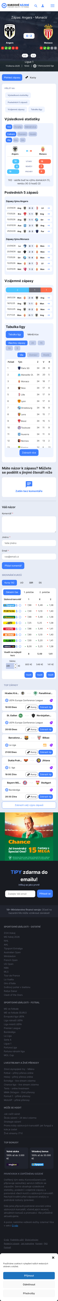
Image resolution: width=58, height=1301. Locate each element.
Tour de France (12, 975)
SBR (31, 582)
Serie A (7, 1039)
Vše (9, 140)
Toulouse (25, 427)
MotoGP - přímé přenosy (17, 1100)
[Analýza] (51, 700)
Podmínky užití (17, 1239)
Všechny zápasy (16, 343)
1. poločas (29, 592)
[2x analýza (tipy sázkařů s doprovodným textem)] (51, 722)
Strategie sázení (12, 1121)
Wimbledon (10, 956)
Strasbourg (26, 408)
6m (16, 140)
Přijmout (29, 1275)
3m (22, 140)
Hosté (33, 134)
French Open (11, 960)
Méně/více (30, 126)
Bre (19, 214)
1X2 (9, 126)
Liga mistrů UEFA (13, 1024)
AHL (6, 944)
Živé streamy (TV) (13, 1133)
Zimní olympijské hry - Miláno (19, 1069)
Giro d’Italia (10, 983)
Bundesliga (9, 1032)
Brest (23, 421)
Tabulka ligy (36, 109)
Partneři (7, 1247)
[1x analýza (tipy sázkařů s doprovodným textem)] (51, 700)
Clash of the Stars (13, 994)
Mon (42, 246)
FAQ (46, 1243)
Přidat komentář (13, 565)
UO (21, 582)
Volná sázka (12, 1151)
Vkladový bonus (40, 1151)
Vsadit (28, 675)
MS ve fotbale (11, 1008)
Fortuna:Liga (10, 1047)
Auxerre (25, 434)
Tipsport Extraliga (13, 948)
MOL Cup (9, 1055)
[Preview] (45, 745)
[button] (53, 1257)
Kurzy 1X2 (9, 582)
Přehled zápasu (12, 77)
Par (42, 231)
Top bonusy (11, 1142)
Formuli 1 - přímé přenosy (17, 1096)
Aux (19, 225)
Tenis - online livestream (16, 1088)
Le (19, 246)
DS (40, 582)
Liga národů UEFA (13, 1020)
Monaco (25, 381)
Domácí (22, 134)
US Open (8, 964)
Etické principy (31, 1239)
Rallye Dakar (10, 991)
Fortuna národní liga (14, 1051)
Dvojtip (18, 126)
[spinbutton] (11, 666)
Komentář (7, 513)
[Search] (36, 5)
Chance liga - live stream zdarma (21, 1084)
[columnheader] (11, 362)
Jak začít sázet (12, 1113)
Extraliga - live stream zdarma (19, 1080)
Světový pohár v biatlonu (17, 987)
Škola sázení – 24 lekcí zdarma (20, 1117)
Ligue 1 (29, 61)
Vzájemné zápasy (16, 109)
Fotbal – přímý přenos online (18, 1073)
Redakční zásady (11, 1243)
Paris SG (25, 368)
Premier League (12, 1028)
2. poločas (44, 592)
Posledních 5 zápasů (17, 102)
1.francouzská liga (45, 66)
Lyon (23, 401)
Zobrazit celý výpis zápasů (29, 805)
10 (9, 348)
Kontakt (39, 1243)
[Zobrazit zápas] (48, 208)
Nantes (24, 447)
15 (41, 343)
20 (32, 343)
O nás (15, 1225)
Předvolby (29, 1293)
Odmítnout (29, 1284)
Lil (42, 208)
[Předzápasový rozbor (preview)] (45, 745)
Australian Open (12, 952)
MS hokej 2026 (12, 936)
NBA (6, 967)
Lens (23, 414)
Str (42, 219)
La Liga (8, 1035)
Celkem (11, 134)
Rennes (25, 441)
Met (19, 269)
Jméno (6, 537)
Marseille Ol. (27, 374)
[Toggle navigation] (52, 5)
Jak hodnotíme (27, 1243)
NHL (6, 940)
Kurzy (33, 77)
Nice (23, 388)
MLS (6, 971)
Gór (19, 252)
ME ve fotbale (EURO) (15, 1012)
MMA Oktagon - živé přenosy (19, 1092)
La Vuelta (9, 979)
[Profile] (43, 6)
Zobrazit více (29, 452)
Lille (23, 394)
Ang (19, 208)
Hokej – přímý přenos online (18, 1076)
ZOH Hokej (9, 933)
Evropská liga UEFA (14, 1016)
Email (5, 550)
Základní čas (12, 592)
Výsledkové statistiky (18, 95)
